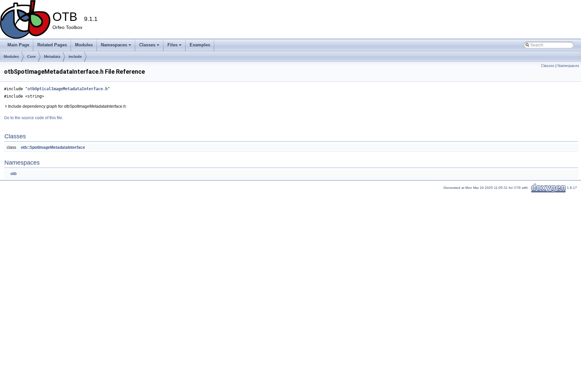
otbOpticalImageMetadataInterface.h (68, 89)
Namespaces (114, 44)
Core (31, 57)
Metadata (52, 57)
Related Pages (52, 44)
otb (13, 173)
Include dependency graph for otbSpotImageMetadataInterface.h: (67, 106)
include (75, 57)
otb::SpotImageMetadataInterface (53, 147)
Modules (84, 44)
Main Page (18, 44)
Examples (200, 44)
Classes (147, 44)
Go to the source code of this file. (33, 117)
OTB (517, 188)
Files (172, 44)
